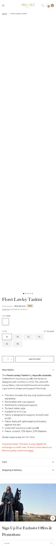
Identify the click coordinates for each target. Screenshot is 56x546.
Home (4, 14)
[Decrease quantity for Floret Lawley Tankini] (4, 359)
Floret (5, 321)
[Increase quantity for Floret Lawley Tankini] (12, 359)
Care (4, 462)
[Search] (43, 5)
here (31, 450)
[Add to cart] (34, 359)
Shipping (5, 309)
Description (8, 369)
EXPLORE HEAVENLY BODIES (28, 516)
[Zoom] (28, 57)
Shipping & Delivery (12, 470)
